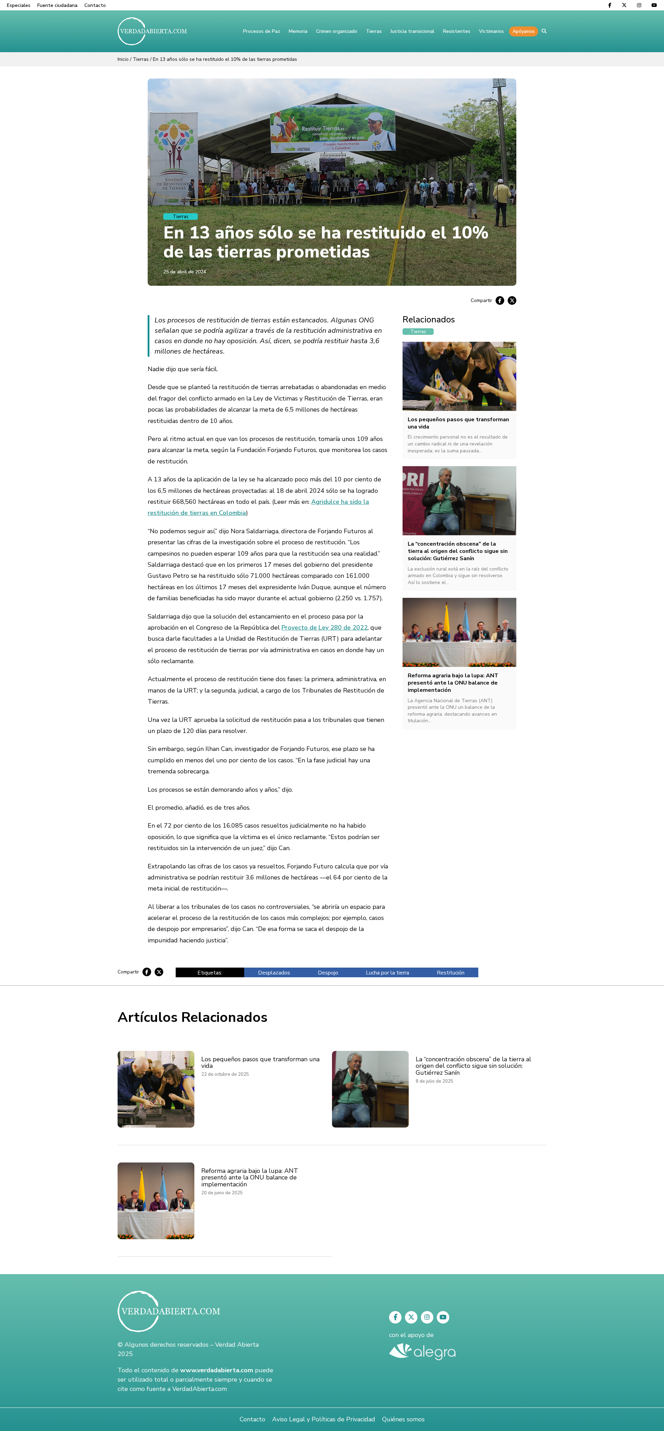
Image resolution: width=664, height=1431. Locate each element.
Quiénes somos (403, 1419)
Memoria (298, 31)
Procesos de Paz (261, 31)
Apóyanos (524, 31)
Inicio (123, 59)
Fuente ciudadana (57, 5)
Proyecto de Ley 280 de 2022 (325, 627)
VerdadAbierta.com (199, 1389)
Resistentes (456, 31)
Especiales (18, 5)
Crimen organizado (336, 31)
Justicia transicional (412, 31)
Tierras (374, 31)
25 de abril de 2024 (184, 272)
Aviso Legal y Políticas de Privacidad (323, 1419)
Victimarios (491, 31)
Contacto (95, 5)
